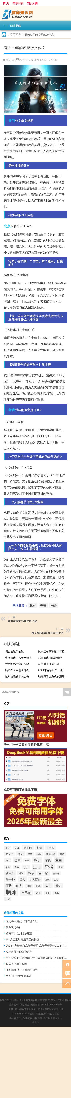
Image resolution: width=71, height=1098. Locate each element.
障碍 (8, 898)
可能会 (50, 853)
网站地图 (24, 1004)
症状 (9, 885)
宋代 (48, 860)
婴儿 (17, 860)
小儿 (26, 867)
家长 (8, 867)
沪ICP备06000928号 (51, 1004)
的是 (29, 885)
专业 (8, 847)
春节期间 (44, 873)
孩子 (37, 859)
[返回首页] (66, 964)
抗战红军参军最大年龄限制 (54, 651)
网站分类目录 (58, 999)
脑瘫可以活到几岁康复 (19, 933)
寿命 (16, 867)
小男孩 (35, 1022)
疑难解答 (35, 1004)
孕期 (27, 860)
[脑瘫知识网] (35, 13)
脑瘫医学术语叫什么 (17, 670)
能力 (58, 886)
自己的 (26, 892)
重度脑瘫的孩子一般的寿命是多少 (21, 657)
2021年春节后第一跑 (50, 670)
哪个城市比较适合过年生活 (47, 633)
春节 (11, 120)
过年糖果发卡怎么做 (17, 676)
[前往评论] (66, 973)
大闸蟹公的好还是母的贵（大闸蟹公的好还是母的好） (36, 957)
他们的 (27, 848)
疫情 (56, 879)
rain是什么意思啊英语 (19, 976)
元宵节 (50, 848)
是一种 (10, 879)
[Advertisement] (35, 1062)
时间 (21, 873)
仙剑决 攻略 (13, 927)
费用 (47, 893)
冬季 (30, 854)
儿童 (39, 848)
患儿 (36, 866)
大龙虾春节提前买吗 (17, 664)
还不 (56, 893)
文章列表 (18, 3)
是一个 (56, 873)
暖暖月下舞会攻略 (16, 964)
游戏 (47, 879)
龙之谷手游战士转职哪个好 (22, 921)
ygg (14, 60)
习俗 (16, 848)
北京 (7, 225)
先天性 (9, 854)
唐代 (62, 854)
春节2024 (16, 34)
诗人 (38, 893)
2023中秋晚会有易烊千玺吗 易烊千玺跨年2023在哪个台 (36, 945)
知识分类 (32, 3)
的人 (19, 885)
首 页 (6, 3)
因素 (8, 860)
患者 (49, 866)
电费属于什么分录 (48, 664)
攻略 (60, 867)
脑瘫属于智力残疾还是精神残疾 (54, 676)
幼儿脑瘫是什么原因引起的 (22, 970)
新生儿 (10, 873)
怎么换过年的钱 (14, 651)
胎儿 (48, 885)
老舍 (11, 409)
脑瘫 (11, 892)
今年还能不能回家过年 (19, 951)
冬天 (20, 854)
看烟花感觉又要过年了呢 (22, 621)
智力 (22, 879)
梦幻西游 (35, 879)
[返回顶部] (66, 983)
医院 (39, 854)
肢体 (38, 886)
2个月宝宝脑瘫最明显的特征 (22, 939)
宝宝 (58, 859)
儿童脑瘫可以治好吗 (50, 657)
